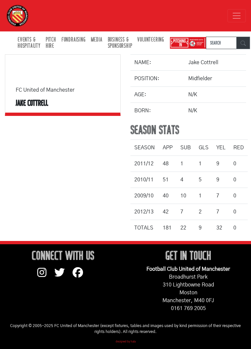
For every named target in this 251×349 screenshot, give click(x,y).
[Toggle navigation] (236, 15)
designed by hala (126, 341)
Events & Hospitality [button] (29, 43)
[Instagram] (45, 276)
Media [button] (97, 40)
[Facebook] (80, 276)
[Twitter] (63, 276)
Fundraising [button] (73, 40)
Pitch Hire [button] (51, 43)
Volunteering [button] (150, 40)
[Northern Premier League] (186, 43)
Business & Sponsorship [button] (120, 43)
